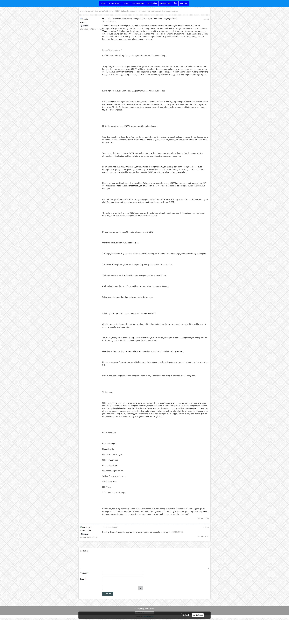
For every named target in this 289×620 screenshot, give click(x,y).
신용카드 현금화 (177, 532)
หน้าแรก (103, 3)
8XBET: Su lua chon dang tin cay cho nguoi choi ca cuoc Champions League (146, 11)
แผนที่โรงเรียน (152, 3)
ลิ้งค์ (175, 3)
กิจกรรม (125, 3)
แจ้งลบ (206, 19)
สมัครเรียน (183, 3)
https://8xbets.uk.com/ (112, 50)
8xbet (171, 36)
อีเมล (83, 579)
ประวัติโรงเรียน (114, 3)
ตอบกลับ (108, 594)
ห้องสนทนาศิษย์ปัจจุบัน (104, 11)
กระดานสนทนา (86, 11)
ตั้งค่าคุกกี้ (186, 615)
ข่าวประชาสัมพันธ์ (138, 3)
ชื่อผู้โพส (84, 573)
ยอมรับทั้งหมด (198, 615)
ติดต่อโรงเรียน (165, 3)
